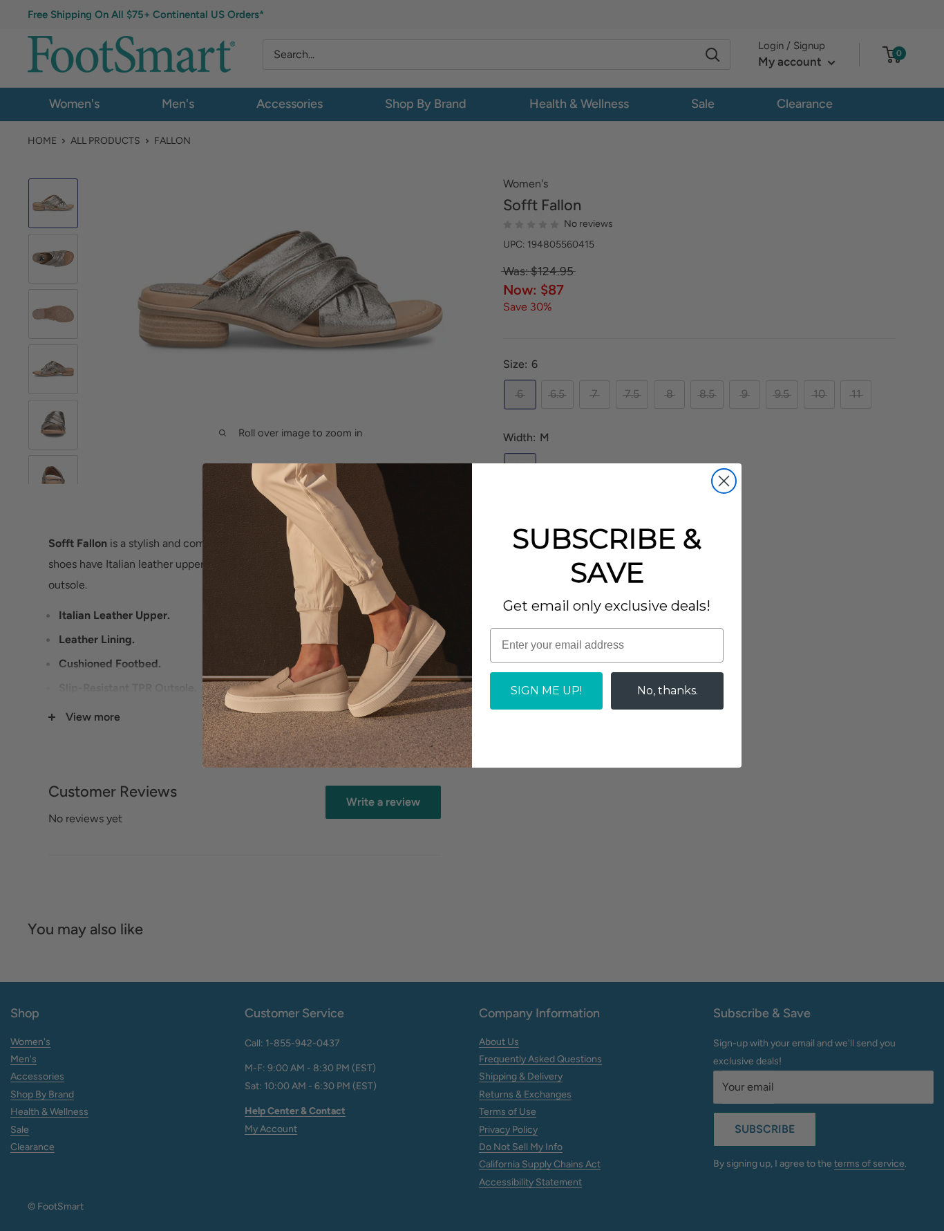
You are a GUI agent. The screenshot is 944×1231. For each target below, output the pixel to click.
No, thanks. (667, 690)
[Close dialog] (724, 481)
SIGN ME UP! (546, 690)
